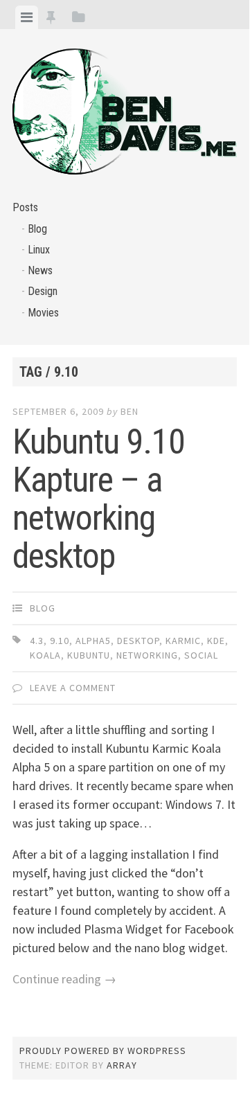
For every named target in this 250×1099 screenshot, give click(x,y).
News (40, 270)
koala (45, 655)
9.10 (59, 640)
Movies (43, 312)
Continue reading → (64, 979)
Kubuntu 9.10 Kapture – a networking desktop (98, 499)
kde (216, 640)
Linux (39, 249)
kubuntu (88, 655)
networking (147, 655)
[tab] (26, 17)
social (201, 655)
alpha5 (93, 640)
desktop (138, 640)
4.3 (37, 640)
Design (42, 291)
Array (122, 1065)
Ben (129, 411)
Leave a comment (73, 687)
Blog (37, 228)
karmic (183, 640)
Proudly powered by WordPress (102, 1050)
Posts (25, 207)
